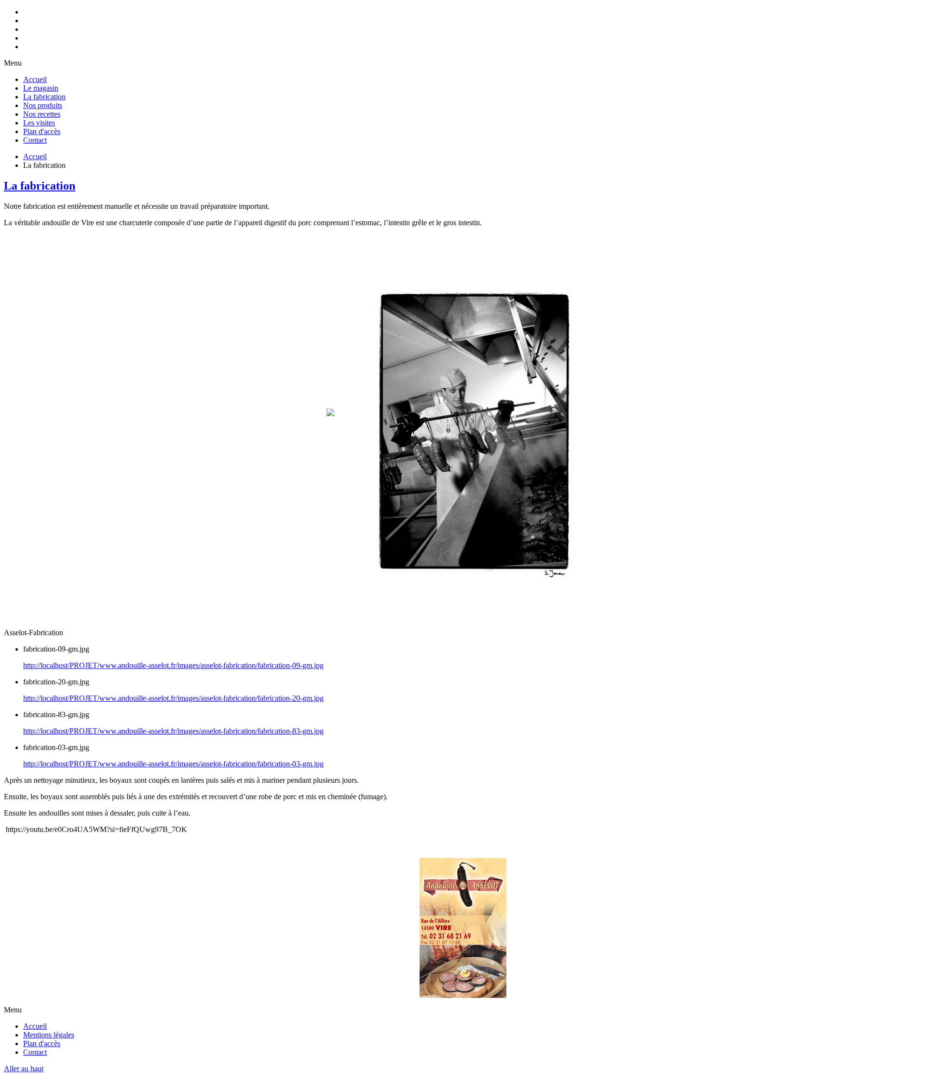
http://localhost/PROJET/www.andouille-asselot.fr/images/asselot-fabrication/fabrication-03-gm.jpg (173, 764)
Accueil (35, 156)
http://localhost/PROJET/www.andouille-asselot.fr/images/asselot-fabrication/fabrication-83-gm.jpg (173, 731)
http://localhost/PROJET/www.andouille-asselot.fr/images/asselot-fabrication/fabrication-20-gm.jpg (173, 698)
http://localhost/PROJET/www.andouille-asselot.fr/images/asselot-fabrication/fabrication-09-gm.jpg (173, 665)
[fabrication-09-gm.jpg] (472, 604)
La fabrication (39, 185)
